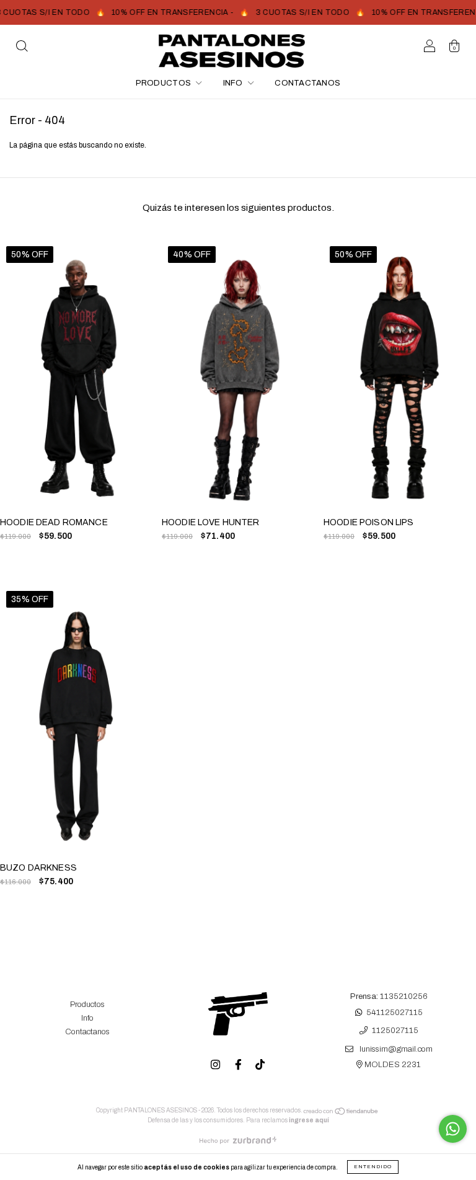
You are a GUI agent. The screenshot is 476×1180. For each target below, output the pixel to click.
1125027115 (395, 1031)
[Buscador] (21, 48)
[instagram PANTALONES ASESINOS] (216, 1064)
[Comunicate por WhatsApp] (453, 1129)
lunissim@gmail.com (396, 1049)
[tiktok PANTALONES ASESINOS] (260, 1064)
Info (234, 83)
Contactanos (307, 83)
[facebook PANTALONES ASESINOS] (239, 1064)
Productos (164, 83)
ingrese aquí (309, 1120)
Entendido (373, 1166)
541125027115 (394, 1012)
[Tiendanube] (341, 1113)
